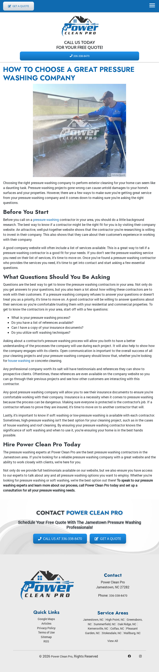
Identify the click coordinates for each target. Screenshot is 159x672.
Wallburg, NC (132, 633)
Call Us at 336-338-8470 (62, 538)
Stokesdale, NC (112, 633)
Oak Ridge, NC (127, 624)
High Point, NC (115, 619)
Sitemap (46, 637)
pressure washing (46, 219)
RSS (46, 641)
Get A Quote (20, 6)
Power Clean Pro (61, 656)
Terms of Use (46, 632)
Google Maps (46, 619)
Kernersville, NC (98, 628)
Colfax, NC (117, 628)
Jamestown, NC (93, 619)
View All (112, 641)
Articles (46, 623)
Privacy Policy (46, 628)
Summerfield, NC (105, 624)
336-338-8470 (81, 56)
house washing (19, 360)
